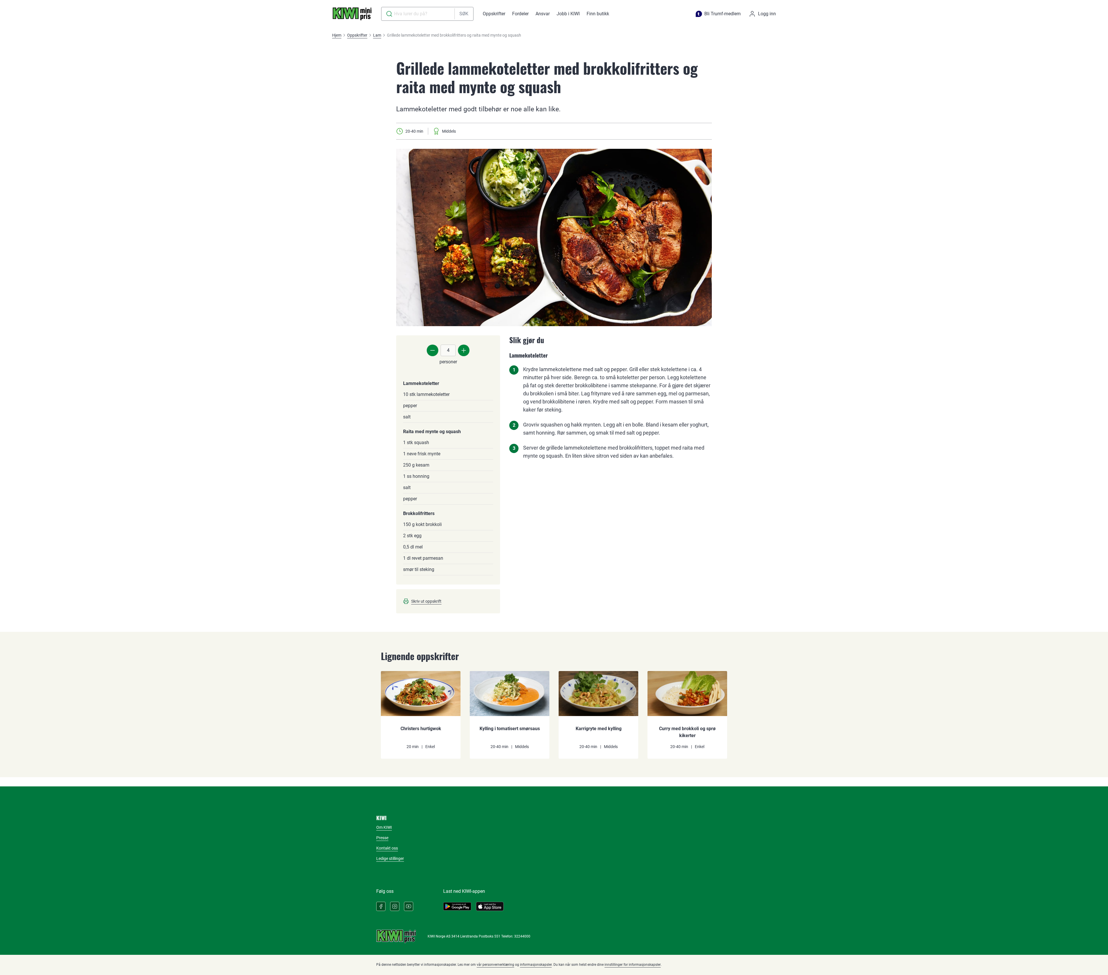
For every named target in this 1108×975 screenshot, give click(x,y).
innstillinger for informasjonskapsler (632, 965)
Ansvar (543, 13)
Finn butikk (598, 13)
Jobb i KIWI (568, 13)
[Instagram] (394, 906)
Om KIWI (384, 827)
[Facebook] (380, 906)
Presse (382, 837)
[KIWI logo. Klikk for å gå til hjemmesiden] (352, 14)
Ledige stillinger (390, 858)
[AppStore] (490, 906)
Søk (463, 13)
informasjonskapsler (536, 965)
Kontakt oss (387, 848)
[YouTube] (408, 906)
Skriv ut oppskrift (426, 601)
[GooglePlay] (457, 906)
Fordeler (520, 13)
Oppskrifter (494, 13)
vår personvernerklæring (495, 965)
